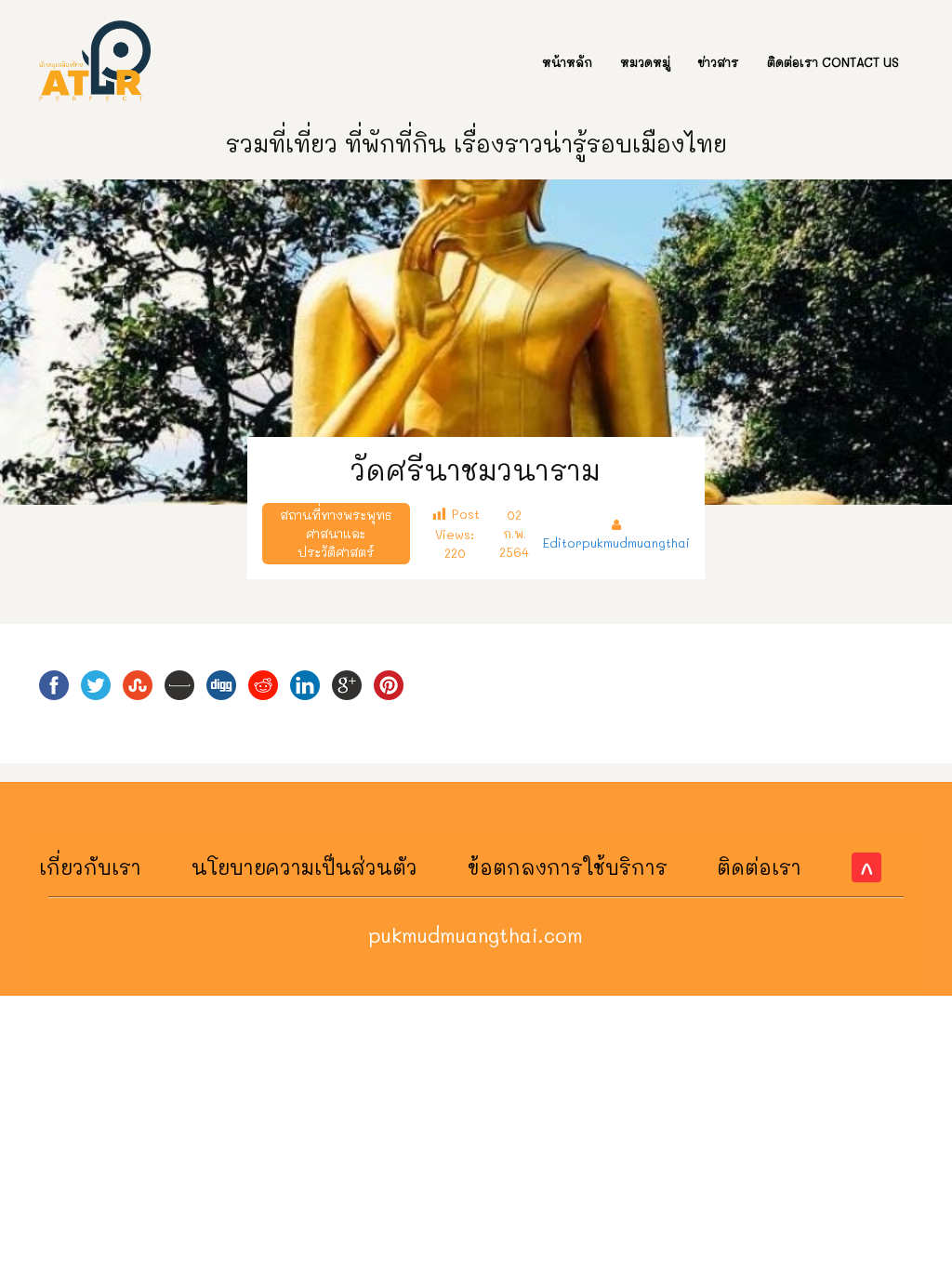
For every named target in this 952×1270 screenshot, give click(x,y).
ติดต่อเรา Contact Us (833, 62)
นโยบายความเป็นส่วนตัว (304, 867)
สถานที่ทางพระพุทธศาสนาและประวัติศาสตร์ (336, 533)
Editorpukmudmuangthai (616, 542)
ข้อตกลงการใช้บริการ (568, 867)
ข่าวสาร (718, 62)
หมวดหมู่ (645, 62)
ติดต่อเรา (759, 867)
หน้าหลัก (567, 62)
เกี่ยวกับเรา (90, 867)
